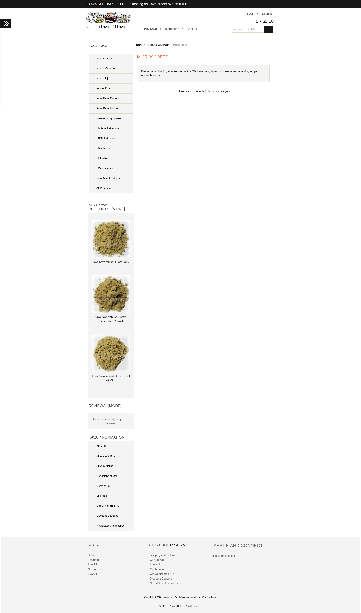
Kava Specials (101, 4)
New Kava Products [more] (107, 207)
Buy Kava (150, 28)
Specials (93, 564)
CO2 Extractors (107, 138)
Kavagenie (167, 597)
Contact (192, 28)
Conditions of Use (107, 476)
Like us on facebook (224, 555)
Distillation (104, 148)
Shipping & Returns (107, 456)
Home (139, 44)
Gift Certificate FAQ (107, 505)
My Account (157, 569)
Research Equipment (157, 44)
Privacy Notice (104, 466)
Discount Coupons (107, 515)
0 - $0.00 (265, 21)
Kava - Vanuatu (112, 68)
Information (171, 28)
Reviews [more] (105, 406)
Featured (93, 559)
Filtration (103, 158)
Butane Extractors (108, 128)
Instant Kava (112, 88)
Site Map (101, 495)
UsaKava (211, 597)
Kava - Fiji (112, 78)
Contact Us (103, 485)
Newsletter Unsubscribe (110, 525)
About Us (101, 446)
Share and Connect (238, 545)
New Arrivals (95, 569)
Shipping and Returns (163, 555)
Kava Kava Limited (112, 108)
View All (92, 573)
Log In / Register (259, 14)
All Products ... (105, 188)
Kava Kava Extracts (112, 98)
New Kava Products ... (109, 178)
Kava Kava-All (112, 58)
